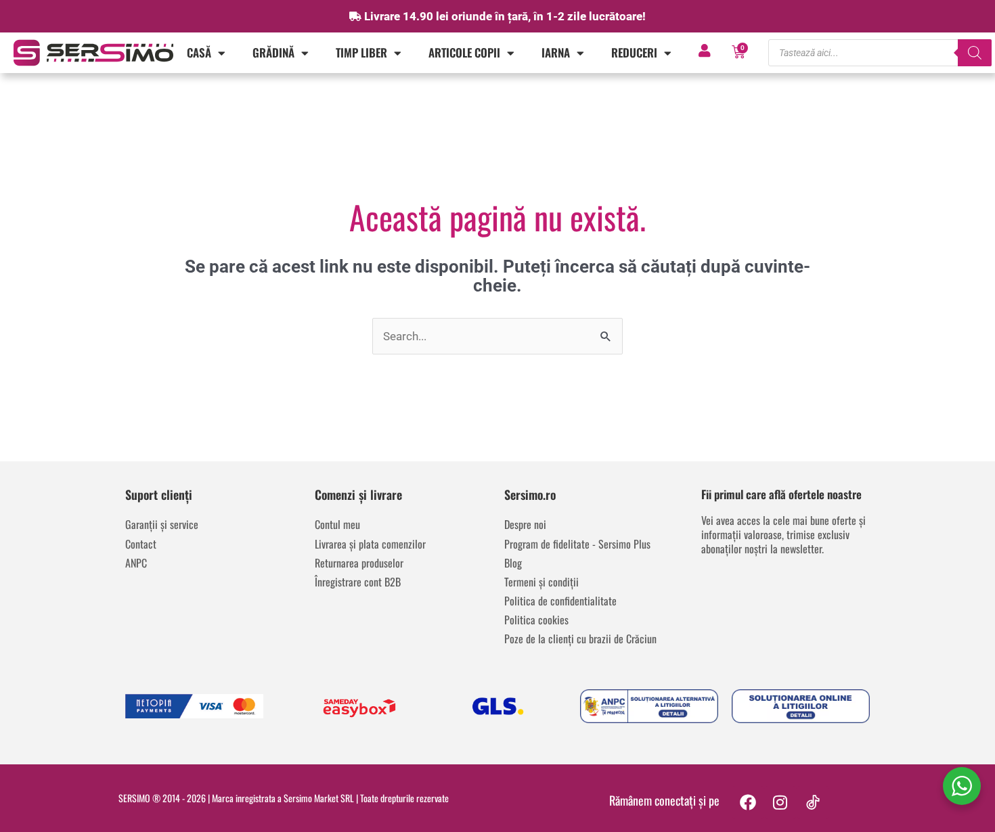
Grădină (273, 52)
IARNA (555, 52)
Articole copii (464, 52)
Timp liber (361, 52)
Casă (199, 52)
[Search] (975, 52)
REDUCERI (634, 52)
